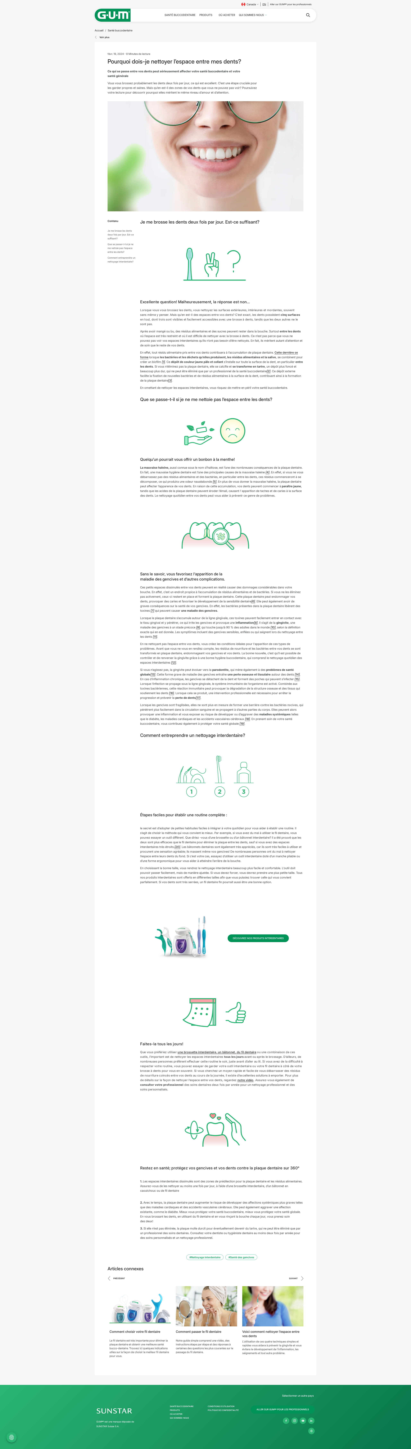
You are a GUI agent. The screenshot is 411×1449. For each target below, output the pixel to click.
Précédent (119, 1278)
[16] (171, 693)
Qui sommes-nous (251, 15)
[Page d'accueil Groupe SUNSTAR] (124, 1410)
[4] (267, 472)
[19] (242, 723)
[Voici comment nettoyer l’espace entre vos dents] (272, 1306)
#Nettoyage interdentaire (204, 1257)
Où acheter (227, 15)
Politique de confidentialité (223, 1410)
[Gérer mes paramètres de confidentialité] (311, 1431)
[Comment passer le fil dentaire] (206, 1306)
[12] (173, 662)
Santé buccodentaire (180, 15)
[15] (297, 679)
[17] (198, 697)
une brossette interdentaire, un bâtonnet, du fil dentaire (217, 1052)
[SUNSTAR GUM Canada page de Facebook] (286, 1421)
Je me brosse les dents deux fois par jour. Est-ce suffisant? (121, 234)
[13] (152, 674)
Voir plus (104, 37)
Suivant (293, 1278)
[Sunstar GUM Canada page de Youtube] (303, 1421)
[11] (155, 636)
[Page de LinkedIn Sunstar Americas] (311, 1421)
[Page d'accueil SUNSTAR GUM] (113, 15)
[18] (247, 719)
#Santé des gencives (241, 1257)
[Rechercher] (305, 15)
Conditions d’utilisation (221, 1406)
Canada (251, 4)
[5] (214, 481)
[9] (198, 627)
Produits (205, 15)
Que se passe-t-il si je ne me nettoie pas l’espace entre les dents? (120, 248)
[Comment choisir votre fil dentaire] (140, 1306)
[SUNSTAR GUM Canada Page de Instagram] (294, 1421)
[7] (152, 610)
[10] (273, 627)
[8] (256, 622)
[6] (253, 601)
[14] (297, 674)
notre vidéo (245, 1080)
